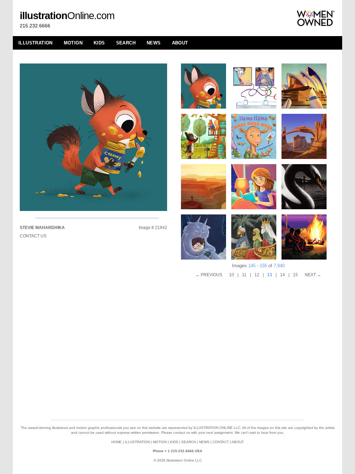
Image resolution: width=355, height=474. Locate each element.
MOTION (73, 42)
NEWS (154, 42)
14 (282, 274)
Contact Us (33, 236)
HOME (116, 442)
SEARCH (126, 42)
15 (295, 274)
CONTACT (221, 442)
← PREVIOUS (209, 274)
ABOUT (180, 42)
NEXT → (313, 274)
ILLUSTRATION (35, 42)
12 (256, 274)
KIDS (99, 42)
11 (244, 274)
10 (231, 274)
